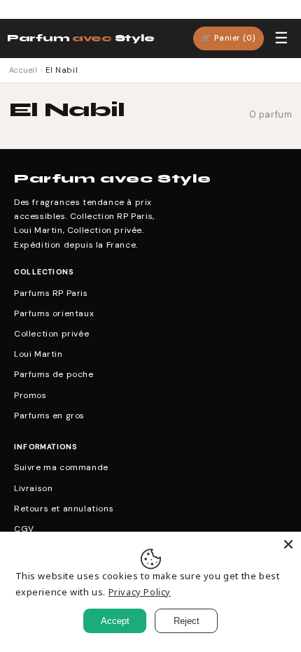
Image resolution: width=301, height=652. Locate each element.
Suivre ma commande (61, 467)
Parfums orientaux (54, 313)
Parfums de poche (54, 374)
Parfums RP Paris (51, 293)
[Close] (288, 544)
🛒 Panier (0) (228, 38)
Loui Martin (38, 354)
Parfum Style (80, 38)
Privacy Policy (139, 592)
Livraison (33, 488)
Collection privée (51, 333)
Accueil (23, 70)
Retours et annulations (63, 508)
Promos (30, 395)
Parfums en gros (49, 415)
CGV (24, 528)
